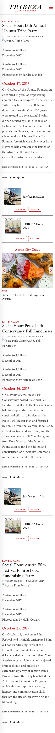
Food (4, 291)
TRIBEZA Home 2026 (33, 226)
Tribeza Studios (13, 36)
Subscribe (34, 209)
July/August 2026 (33, 197)
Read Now (20, 209)
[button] (4, 270)
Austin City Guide (27, 249)
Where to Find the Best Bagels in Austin (23, 297)
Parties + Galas (11, 21)
